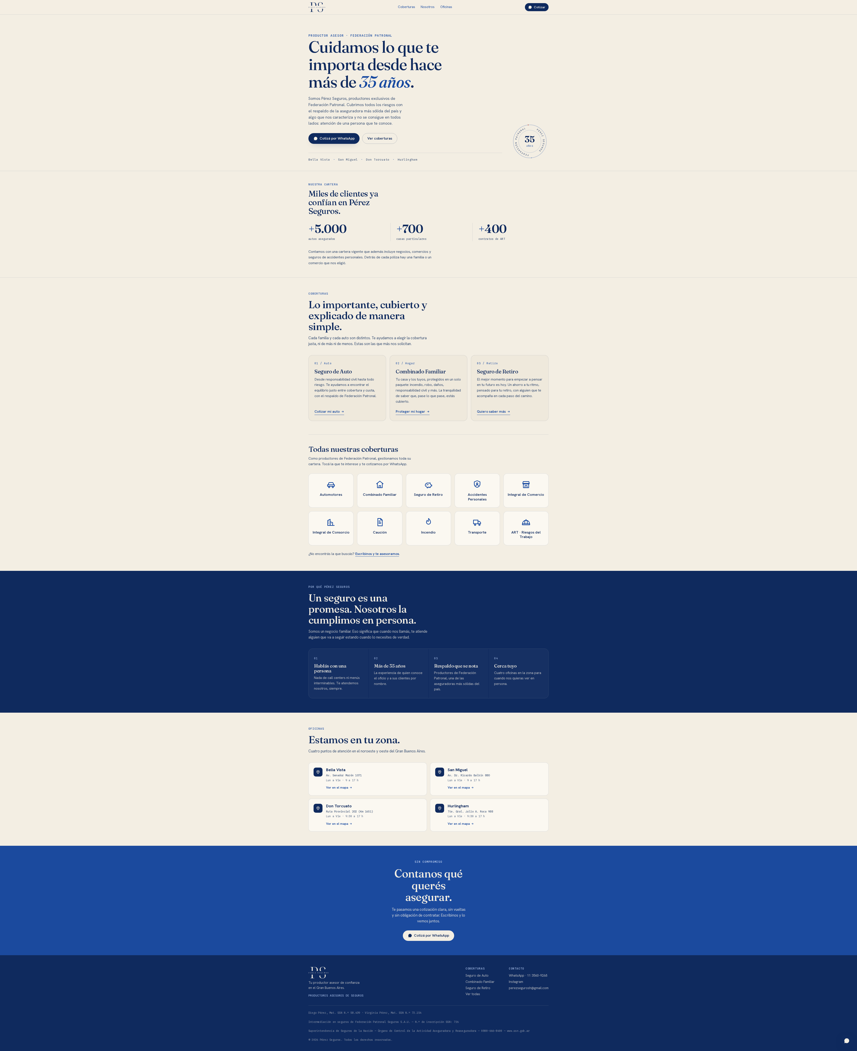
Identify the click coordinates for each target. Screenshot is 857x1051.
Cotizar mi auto (327, 411)
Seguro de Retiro (478, 988)
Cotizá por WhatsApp (337, 138)
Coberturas (406, 7)
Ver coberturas (379, 138)
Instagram (516, 982)
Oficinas (446, 7)
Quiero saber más (491, 411)
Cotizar (539, 7)
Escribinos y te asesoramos (377, 553)
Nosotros (428, 7)
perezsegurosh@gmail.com (529, 988)
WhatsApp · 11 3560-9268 (528, 975)
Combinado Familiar (480, 982)
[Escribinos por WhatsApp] (846, 1040)
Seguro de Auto (477, 975)
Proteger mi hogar (410, 411)
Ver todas (473, 994)
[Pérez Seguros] (316, 7)
